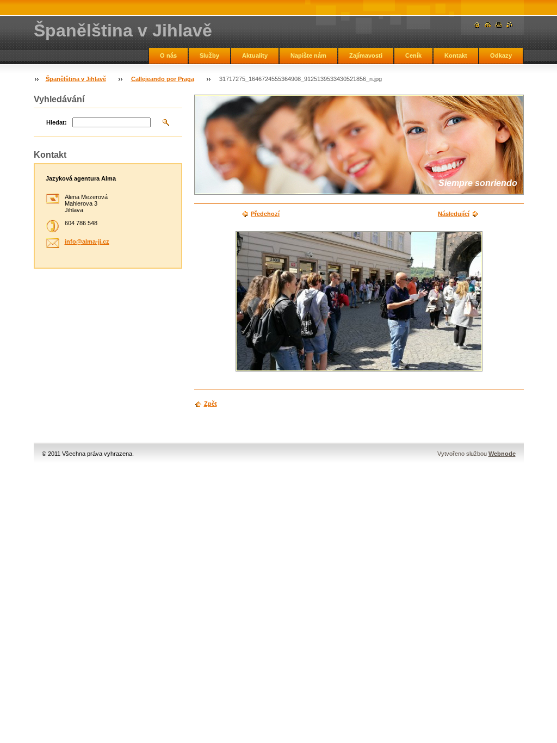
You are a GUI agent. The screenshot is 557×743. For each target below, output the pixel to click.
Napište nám (308, 55)
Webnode (502, 453)
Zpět (210, 403)
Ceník (413, 55)
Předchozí (265, 213)
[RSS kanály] (509, 25)
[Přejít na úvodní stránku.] (477, 25)
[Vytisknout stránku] (499, 25)
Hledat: (56, 122)
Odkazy (501, 55)
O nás (168, 55)
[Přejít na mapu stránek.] (488, 25)
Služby (209, 55)
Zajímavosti (365, 55)
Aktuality (255, 55)
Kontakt (455, 55)
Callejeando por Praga (162, 79)
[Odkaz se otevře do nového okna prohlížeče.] (359, 301)
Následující (453, 213)
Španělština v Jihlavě (76, 79)
